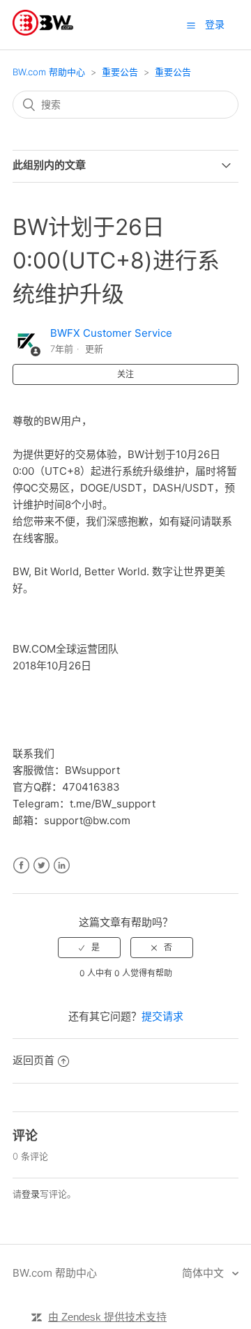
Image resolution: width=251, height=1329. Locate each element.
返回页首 (33, 1060)
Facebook (21, 865)
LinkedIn (61, 865)
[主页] (43, 31)
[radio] (89, 947)
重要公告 (120, 71)
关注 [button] (125, 374)
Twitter (41, 865)
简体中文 (204, 1272)
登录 (31, 1193)
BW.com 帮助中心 (49, 71)
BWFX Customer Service (111, 333)
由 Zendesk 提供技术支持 (107, 1317)
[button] (191, 25)
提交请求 (162, 1016)
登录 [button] (215, 24)
